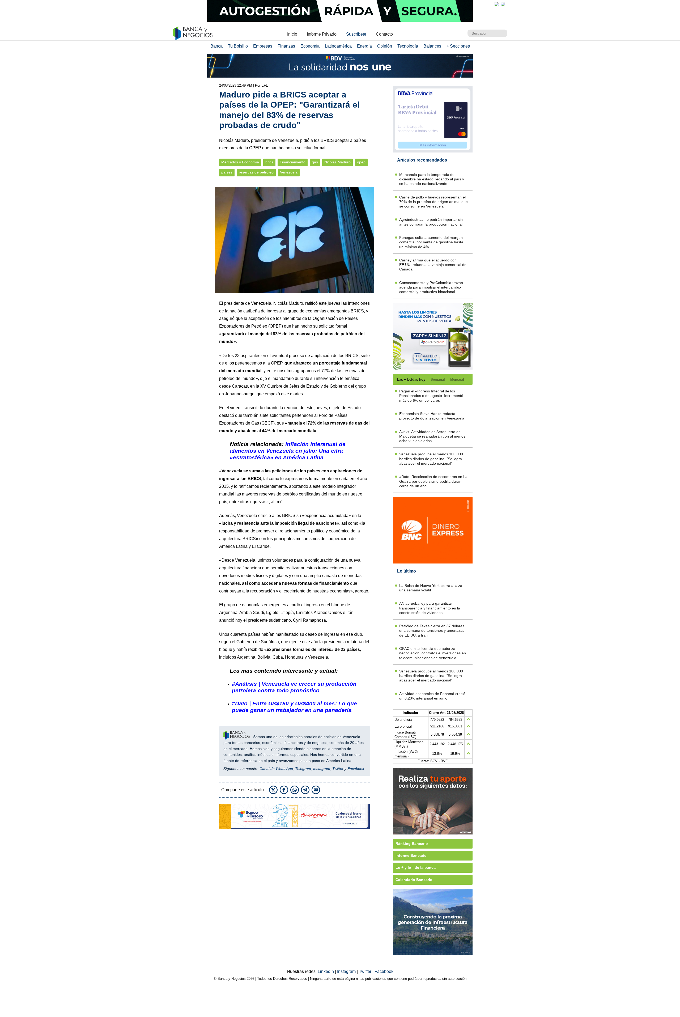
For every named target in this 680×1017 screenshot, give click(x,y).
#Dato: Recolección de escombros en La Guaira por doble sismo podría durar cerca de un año (433, 481)
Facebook (355, 768)
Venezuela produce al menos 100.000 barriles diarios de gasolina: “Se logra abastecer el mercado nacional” (431, 458)
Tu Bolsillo (238, 46)
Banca (216, 46)
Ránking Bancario (412, 843)
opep (361, 162)
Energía (364, 46)
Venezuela (289, 172)
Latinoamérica (338, 46)
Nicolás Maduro (337, 162)
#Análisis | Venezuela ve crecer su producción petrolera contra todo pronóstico (294, 687)
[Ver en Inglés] (497, 4)
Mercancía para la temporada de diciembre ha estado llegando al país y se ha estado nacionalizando (431, 179)
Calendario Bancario (414, 880)
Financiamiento (292, 162)
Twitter (337, 768)
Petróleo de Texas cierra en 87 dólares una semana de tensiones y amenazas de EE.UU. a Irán (431, 630)
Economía (310, 46)
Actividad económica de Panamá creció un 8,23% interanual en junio (432, 696)
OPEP (276, 326)
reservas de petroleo (256, 172)
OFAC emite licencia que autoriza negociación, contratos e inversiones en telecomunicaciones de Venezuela (432, 653)
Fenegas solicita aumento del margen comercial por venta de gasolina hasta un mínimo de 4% (431, 242)
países (226, 172)
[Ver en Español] (503, 4)
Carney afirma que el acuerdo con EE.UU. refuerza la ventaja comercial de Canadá (432, 265)
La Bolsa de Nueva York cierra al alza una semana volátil (430, 587)
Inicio (292, 34)
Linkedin (326, 971)
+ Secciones (458, 46)
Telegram (303, 768)
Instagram (321, 768)
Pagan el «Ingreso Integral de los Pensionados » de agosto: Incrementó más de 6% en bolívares (431, 395)
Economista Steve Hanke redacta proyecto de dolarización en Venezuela (431, 416)
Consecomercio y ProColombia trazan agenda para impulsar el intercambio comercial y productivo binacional (431, 287)
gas (315, 162)
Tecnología (407, 46)
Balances (432, 46)
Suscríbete (356, 34)
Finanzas (286, 46)
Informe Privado (322, 34)
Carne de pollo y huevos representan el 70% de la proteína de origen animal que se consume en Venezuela (433, 202)
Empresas (262, 46)
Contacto (384, 34)
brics (269, 162)
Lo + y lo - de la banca (416, 867)
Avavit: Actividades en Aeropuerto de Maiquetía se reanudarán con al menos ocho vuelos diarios (432, 436)
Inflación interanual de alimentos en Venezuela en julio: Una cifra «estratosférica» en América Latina (288, 450)
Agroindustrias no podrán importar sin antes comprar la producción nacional (431, 221)
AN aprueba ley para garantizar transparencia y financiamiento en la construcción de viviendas (429, 608)
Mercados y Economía (240, 162)
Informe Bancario (411, 855)
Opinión (384, 46)
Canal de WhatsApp (276, 768)
